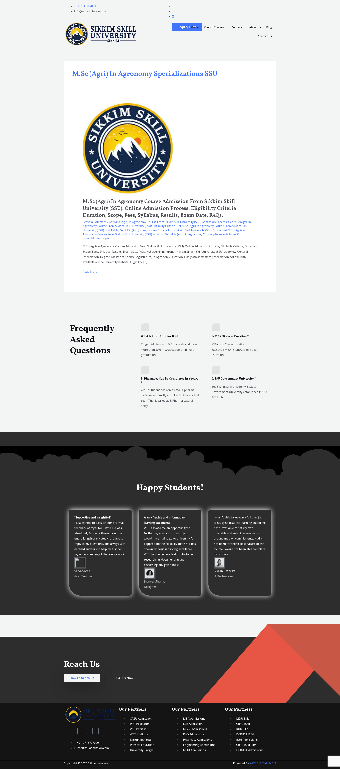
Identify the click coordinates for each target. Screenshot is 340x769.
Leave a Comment (94, 222)
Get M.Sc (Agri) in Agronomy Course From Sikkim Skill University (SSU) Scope (170, 230)
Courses (237, 27)
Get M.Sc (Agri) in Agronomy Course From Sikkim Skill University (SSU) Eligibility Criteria (167, 224)
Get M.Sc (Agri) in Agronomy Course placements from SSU (203, 234)
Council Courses (214, 27)
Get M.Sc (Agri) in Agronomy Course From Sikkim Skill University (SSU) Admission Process (168, 222)
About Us (255, 27)
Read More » (91, 271)
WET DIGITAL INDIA (263, 763)
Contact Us (265, 36)
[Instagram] (173, 16)
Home (195, 27)
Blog (269, 27)
